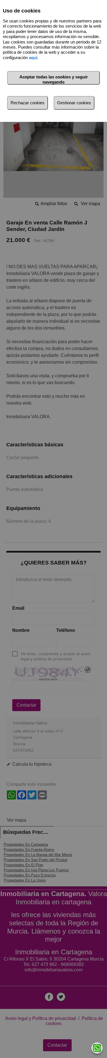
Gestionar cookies (74, 102)
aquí (33, 57)
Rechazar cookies (28, 102)
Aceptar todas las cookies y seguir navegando (53, 79)
